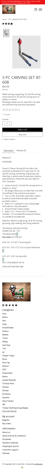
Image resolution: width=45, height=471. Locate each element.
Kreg (4, 324)
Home (4, 19)
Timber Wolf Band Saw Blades (15, 408)
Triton (5, 338)
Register (6, 420)
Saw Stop (6, 345)
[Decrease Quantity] (4, 123)
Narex (5, 376)
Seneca (5, 331)
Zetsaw (5, 390)
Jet (3, 352)
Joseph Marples (9, 380)
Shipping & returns (10, 446)
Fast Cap (6, 362)
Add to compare (9, 139)
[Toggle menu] (40, 9)
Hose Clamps (8, 401)
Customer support (10, 449)
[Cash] (22, 467)
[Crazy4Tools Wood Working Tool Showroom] (8, 9)
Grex (4, 313)
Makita (5, 334)
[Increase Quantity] (9, 123)
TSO (4, 348)
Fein (4, 320)
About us (6, 432)
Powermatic (7, 373)
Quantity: (5, 119)
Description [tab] (9, 150)
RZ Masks (6, 394)
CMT (4, 369)
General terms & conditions (14, 435)
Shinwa (5, 387)
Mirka (4, 317)
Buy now (22, 134)
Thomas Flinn (8, 383)
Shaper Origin (8, 355)
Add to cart (22, 129)
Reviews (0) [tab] (21, 150)
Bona (4, 359)
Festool (5, 366)
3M (3, 404)
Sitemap (5, 453)
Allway (5, 341)
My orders (6, 423)
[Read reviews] (9, 109)
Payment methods (10, 442)
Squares (5, 397)
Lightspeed (38, 464)
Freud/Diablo (8, 327)
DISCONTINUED (9, 411)
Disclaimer (6, 439)
